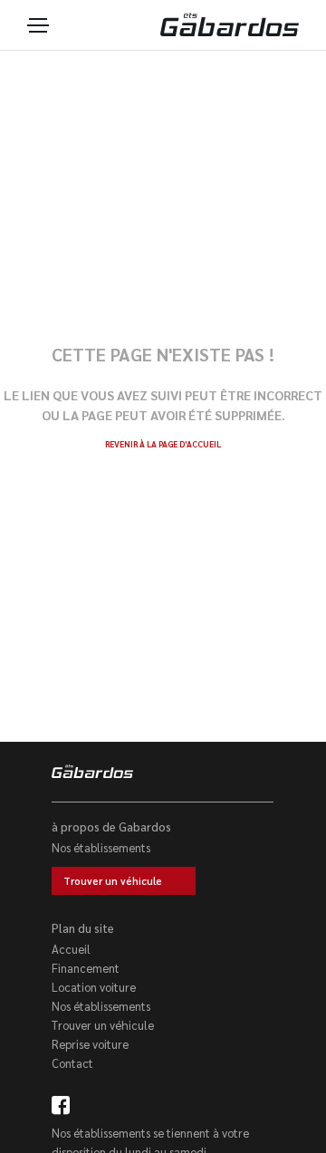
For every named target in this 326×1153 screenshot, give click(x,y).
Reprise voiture (90, 1044)
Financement (86, 967)
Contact (72, 1063)
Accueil (71, 948)
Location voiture (94, 986)
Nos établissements (101, 847)
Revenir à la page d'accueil (163, 443)
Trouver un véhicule (112, 881)
